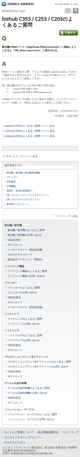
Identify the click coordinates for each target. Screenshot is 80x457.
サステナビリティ (14, 442)
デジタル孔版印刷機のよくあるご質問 (28, 388)
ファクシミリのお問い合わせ (24, 323)
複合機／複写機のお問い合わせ (25, 235)
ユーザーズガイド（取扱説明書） (26, 249)
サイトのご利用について (18, 432)
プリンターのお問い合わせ (22, 292)
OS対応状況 (14, 240)
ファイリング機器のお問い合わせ (26, 276)
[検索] (75, 10)
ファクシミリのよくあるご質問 (25, 319)
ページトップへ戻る (67, 216)
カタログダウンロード (20, 254)
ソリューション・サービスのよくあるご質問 (32, 414)
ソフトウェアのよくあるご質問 (25, 335)
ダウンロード (15, 244)
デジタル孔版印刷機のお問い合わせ (27, 393)
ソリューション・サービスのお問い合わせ (31, 419)
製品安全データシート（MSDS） (26, 259)
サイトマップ (71, 432)
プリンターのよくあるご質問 (24, 287)
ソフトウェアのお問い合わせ (24, 340)
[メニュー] (68, 10)
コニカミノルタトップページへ (22, 437)
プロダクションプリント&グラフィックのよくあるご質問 (39, 361)
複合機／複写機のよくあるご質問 (26, 230)
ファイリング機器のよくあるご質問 (27, 271)
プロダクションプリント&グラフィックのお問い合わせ (38, 366)
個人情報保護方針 (48, 432)
